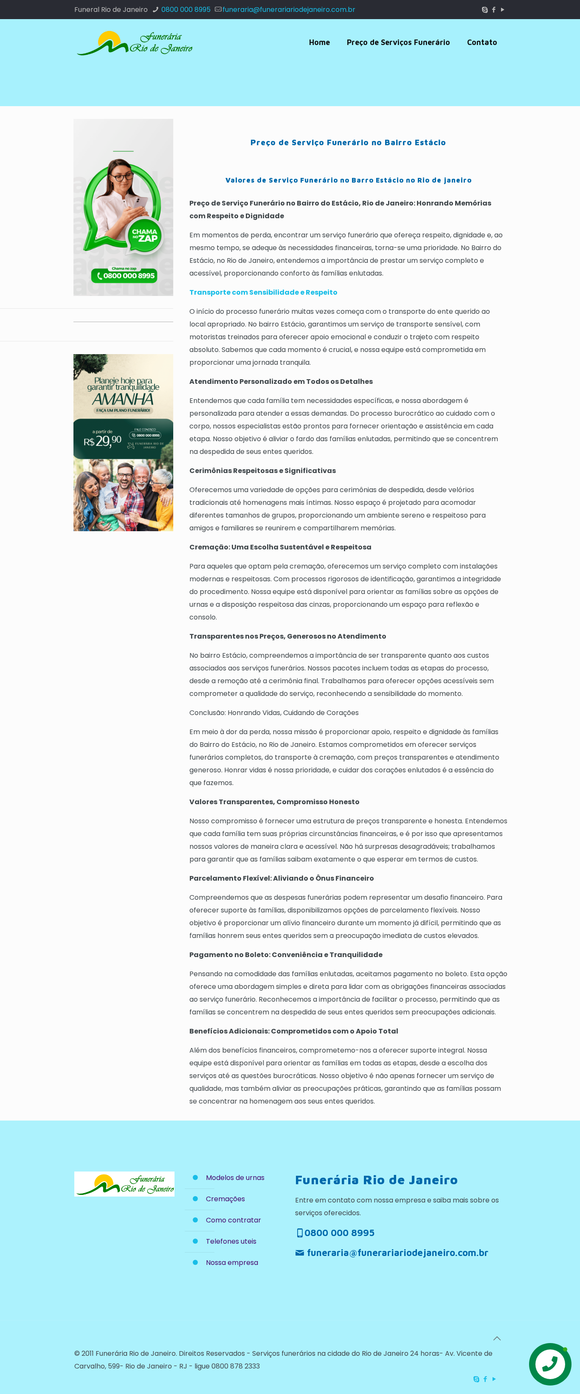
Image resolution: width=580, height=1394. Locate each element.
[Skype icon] (484, 9)
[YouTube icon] (502, 9)
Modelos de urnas (235, 1178)
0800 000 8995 (185, 9)
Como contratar (233, 1220)
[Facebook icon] (493, 9)
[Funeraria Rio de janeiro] (133, 42)
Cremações (225, 1199)
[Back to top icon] (497, 1338)
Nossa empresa (232, 1262)
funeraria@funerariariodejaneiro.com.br (288, 9)
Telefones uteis (231, 1241)
